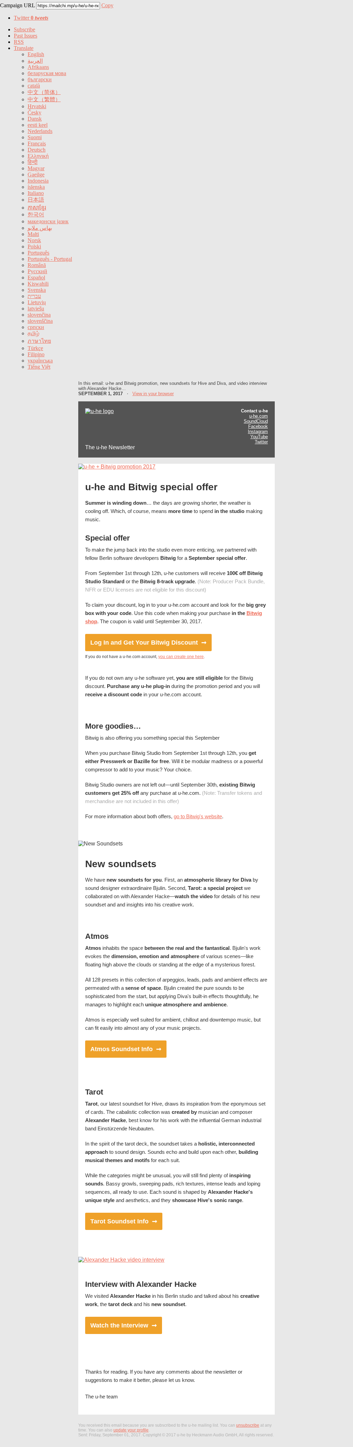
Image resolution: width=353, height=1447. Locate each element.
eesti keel (38, 125)
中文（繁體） (44, 99)
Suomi (35, 137)
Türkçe (35, 348)
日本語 (36, 200)
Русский (37, 271)
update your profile (131, 1430)
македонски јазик (48, 221)
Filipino (36, 354)
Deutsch (37, 150)
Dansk (35, 119)
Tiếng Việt (39, 367)
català (34, 86)
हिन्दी (33, 162)
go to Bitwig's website (198, 816)
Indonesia (38, 181)
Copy (107, 5)
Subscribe (24, 29)
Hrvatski (37, 106)
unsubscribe (247, 1425)
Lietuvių (37, 302)
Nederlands (40, 131)
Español (36, 277)
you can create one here (181, 656)
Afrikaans (38, 67)
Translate (23, 48)
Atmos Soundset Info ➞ (125, 1049)
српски (36, 327)
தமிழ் (33, 333)
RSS (19, 42)
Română (37, 265)
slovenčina (39, 315)
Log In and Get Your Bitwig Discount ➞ (148, 642)
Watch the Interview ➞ (123, 1325)
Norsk (34, 240)
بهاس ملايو (40, 228)
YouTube (259, 436)
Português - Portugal (50, 259)
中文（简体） (44, 92)
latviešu (36, 308)
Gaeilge (36, 174)
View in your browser (153, 393)
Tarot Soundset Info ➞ (123, 1221)
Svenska (37, 290)
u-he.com (258, 416)
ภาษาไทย (39, 341)
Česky (34, 112)
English (36, 54)
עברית (34, 296)
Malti (33, 234)
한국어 (36, 214)
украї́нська (40, 360)
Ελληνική (38, 156)
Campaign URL (17, 5)
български (40, 79)
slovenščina (40, 321)
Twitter (31, 18)
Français (37, 143)
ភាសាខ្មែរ (37, 208)
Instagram (258, 431)
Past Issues (25, 36)
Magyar (36, 168)
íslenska (36, 187)
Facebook (258, 426)
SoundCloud (256, 421)
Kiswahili (38, 284)
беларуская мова (47, 73)
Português (38, 253)
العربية (35, 61)
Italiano (36, 193)
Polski (34, 246)
